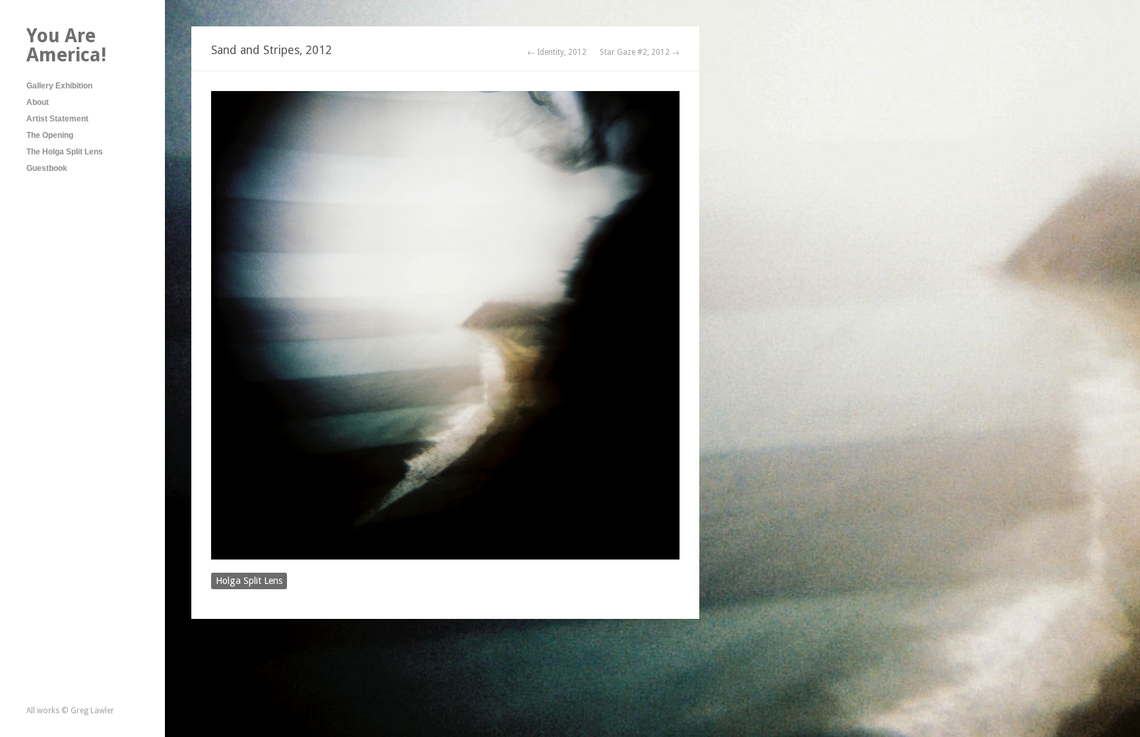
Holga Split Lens (249, 580)
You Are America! (66, 45)
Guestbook (46, 168)
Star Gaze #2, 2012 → (640, 52)
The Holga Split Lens (64, 151)
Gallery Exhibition (59, 85)
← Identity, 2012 (556, 52)
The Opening (49, 135)
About (37, 102)
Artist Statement (57, 118)
